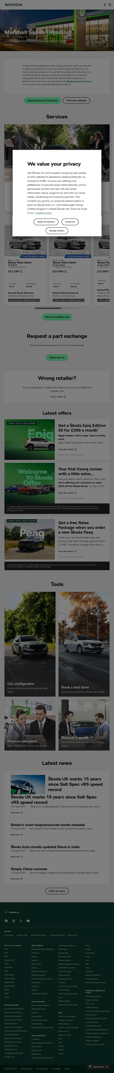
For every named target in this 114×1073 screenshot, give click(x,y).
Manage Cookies (57, 230)
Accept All (70, 222)
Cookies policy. (43, 212)
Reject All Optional (46, 222)
